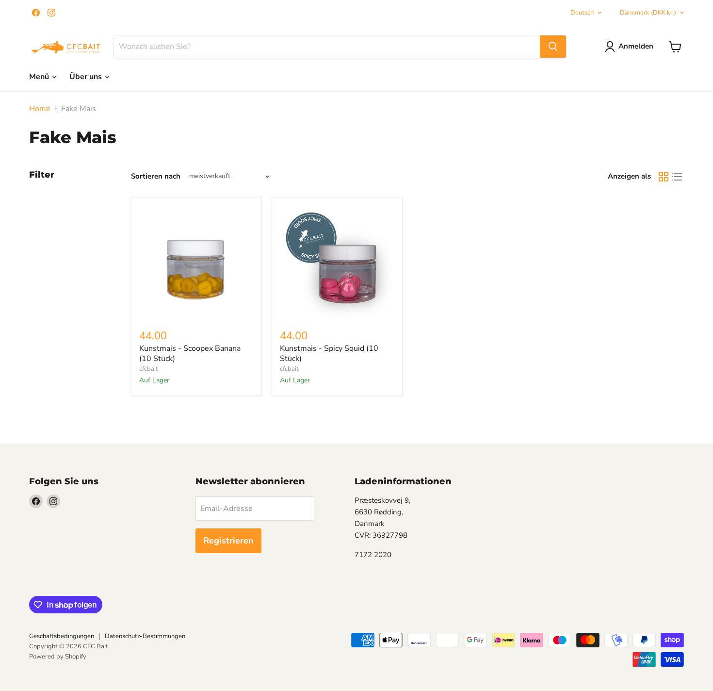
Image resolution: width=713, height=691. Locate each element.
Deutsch (582, 12)
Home (39, 108)
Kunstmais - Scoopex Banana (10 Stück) (190, 353)
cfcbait (148, 368)
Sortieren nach (155, 176)
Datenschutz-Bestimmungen (145, 636)
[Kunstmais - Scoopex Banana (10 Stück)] (196, 262)
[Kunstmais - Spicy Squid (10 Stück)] (337, 262)
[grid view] (663, 176)
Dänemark (648, 12)
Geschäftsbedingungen (61, 636)
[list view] (677, 176)
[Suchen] (553, 46)
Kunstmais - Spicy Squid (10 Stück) (329, 353)
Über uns (86, 76)
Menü (40, 76)
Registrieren (228, 540)
